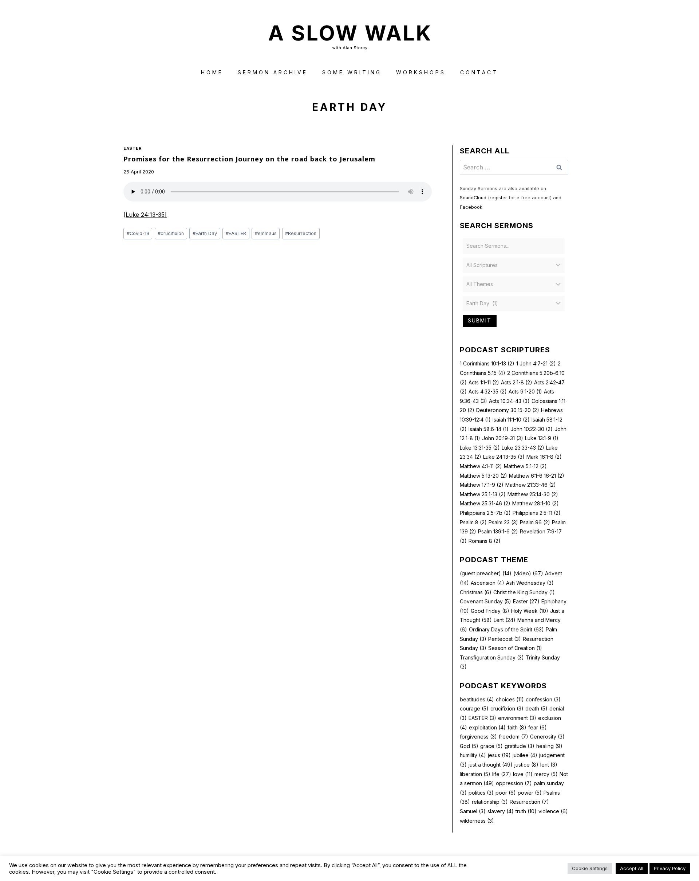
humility (473, 755)
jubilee (525, 755)
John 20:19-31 (502, 438)
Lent (505, 620)
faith (517, 727)
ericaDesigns (377, 862)
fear (537, 727)
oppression (514, 783)
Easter (132, 148)
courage (474, 708)
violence (553, 811)
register (498, 197)
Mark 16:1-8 (544, 457)
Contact (479, 72)
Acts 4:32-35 (488, 391)
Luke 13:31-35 (480, 448)
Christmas (475, 592)
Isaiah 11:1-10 (511, 419)
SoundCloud (473, 197)
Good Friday (490, 611)
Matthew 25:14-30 (533, 494)
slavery (500, 811)
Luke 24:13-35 (504, 457)
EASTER (236, 233)
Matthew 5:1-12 (525, 466)
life (501, 774)
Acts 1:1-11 (484, 382)
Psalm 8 (473, 522)
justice (526, 764)
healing (549, 746)
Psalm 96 (535, 522)
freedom (513, 736)
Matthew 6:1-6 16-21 (536, 476)
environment (517, 718)
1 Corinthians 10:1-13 (487, 363)
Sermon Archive (273, 72)
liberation (475, 774)
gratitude (519, 746)
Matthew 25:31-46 (485, 503)
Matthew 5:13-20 (483, 476)
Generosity (547, 736)
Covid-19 (138, 233)
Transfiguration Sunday (492, 657)
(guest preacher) (486, 573)
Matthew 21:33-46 (530, 485)
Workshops (421, 72)
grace (491, 746)
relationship (490, 802)
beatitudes (477, 699)
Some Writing (352, 72)
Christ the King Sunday (524, 592)
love (523, 774)
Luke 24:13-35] (146, 214)
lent (548, 764)
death (536, 708)
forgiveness (478, 736)
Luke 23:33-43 (523, 448)
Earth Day (205, 233)
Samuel (473, 811)
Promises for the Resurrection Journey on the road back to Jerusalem (249, 158)
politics (481, 793)
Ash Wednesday (530, 583)
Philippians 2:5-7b (485, 513)
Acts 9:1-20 (525, 391)
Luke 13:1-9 (541, 438)
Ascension (487, 583)
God (469, 746)
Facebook (471, 207)
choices (510, 699)
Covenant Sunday (485, 601)
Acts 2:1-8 (516, 382)
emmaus (266, 233)
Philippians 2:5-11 (537, 513)
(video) (528, 573)
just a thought (491, 764)
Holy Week (529, 611)
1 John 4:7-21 (536, 363)
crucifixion (171, 233)
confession (543, 699)
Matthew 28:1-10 (535, 503)
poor (505, 793)
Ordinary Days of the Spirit (506, 629)
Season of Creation (515, 648)
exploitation (487, 727)
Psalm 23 (503, 522)
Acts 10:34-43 (509, 401)
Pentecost (504, 639)
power (530, 793)
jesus (499, 755)
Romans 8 (485, 541)
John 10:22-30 (531, 429)
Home (212, 72)
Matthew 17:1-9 (481, 485)
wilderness (477, 821)
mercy (546, 774)
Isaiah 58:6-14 (489, 429)
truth (526, 811)
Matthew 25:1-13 (483, 494)
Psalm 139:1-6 (498, 531)
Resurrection (300, 233)
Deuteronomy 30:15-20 (507, 410)
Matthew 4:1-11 (481, 466)
